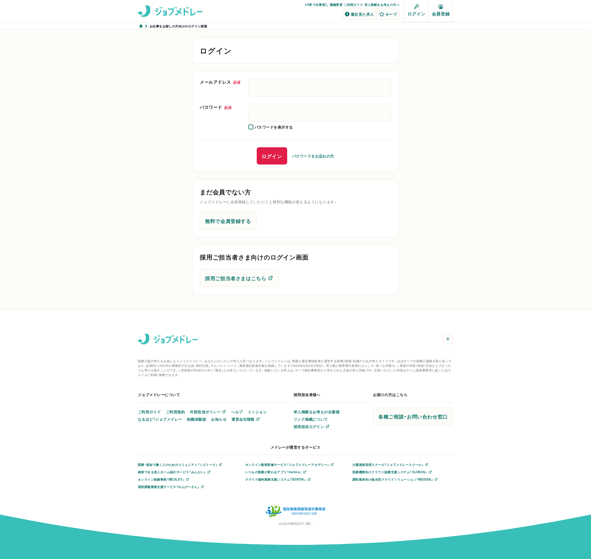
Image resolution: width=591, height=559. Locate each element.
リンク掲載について (311, 419)
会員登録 (441, 13)
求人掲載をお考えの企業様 (317, 411)
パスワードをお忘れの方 (313, 156)
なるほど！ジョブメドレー (160, 419)
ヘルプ (237, 411)
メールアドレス (220, 82)
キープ (391, 14)
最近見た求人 (362, 14)
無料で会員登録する (228, 220)
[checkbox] (270, 127)
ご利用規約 (175, 411)
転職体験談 (196, 419)
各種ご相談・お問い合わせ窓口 (413, 416)
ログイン (416, 13)
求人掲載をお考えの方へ (382, 4)
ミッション (257, 411)
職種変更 (336, 4)
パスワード (216, 107)
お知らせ (219, 419)
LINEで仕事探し (317, 4)
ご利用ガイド (353, 4)
